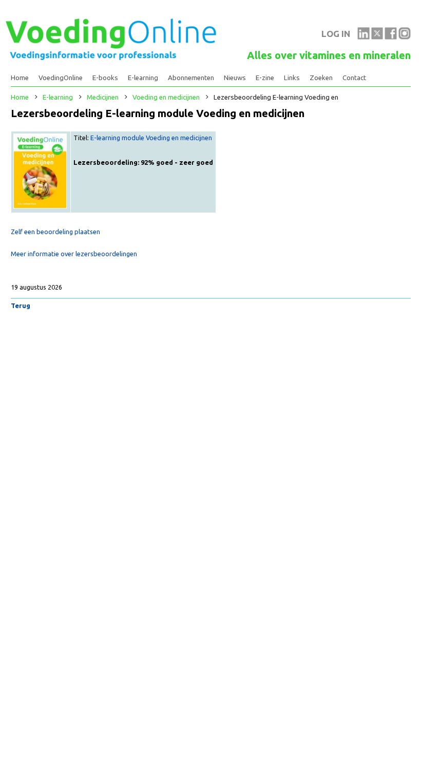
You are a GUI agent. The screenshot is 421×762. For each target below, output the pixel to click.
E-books (105, 78)
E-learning (143, 78)
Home (20, 78)
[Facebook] (391, 37)
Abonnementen (191, 78)
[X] (377, 37)
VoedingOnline (61, 78)
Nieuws (235, 78)
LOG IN (335, 34)
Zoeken (321, 78)
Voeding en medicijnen (166, 97)
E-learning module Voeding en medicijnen (151, 137)
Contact (354, 78)
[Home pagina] (111, 57)
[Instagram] (404, 37)
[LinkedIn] (363, 37)
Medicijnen (103, 97)
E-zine (265, 78)
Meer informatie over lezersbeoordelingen (74, 253)
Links (292, 78)
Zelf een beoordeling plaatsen (55, 231)
